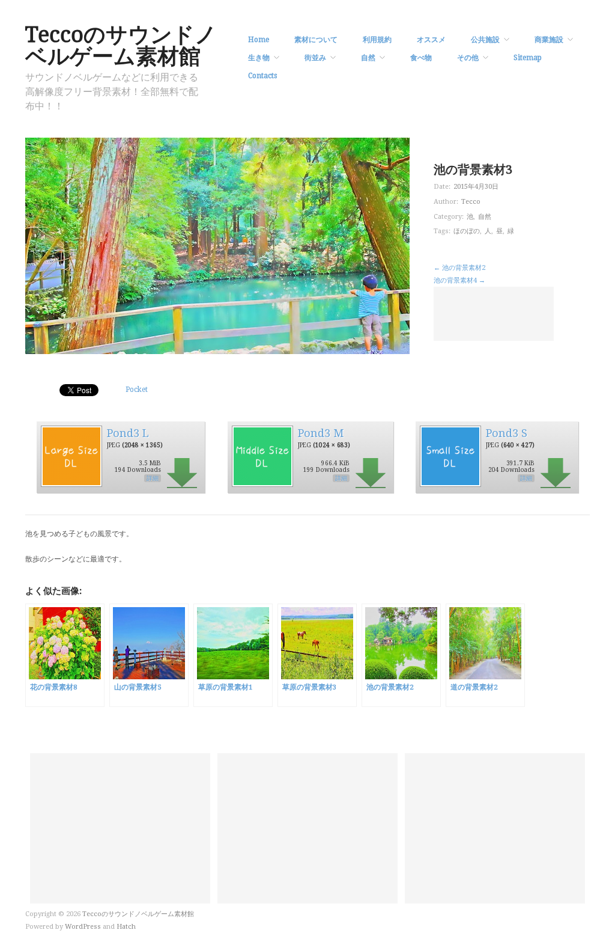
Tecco (470, 202)
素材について (316, 39)
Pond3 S (506, 433)
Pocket (137, 389)
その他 (468, 57)
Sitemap (528, 57)
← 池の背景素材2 (459, 268)
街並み (315, 57)
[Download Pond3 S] (450, 455)
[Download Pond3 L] (71, 455)
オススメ (431, 39)
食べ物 (421, 57)
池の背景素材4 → (459, 280)
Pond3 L (128, 433)
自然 (368, 57)
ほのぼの (466, 231)
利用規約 (377, 39)
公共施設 (485, 39)
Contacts (262, 75)
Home (258, 39)
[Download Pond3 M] (262, 455)
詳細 (153, 478)
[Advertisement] (494, 314)
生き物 (259, 57)
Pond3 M (321, 433)
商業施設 (549, 39)
